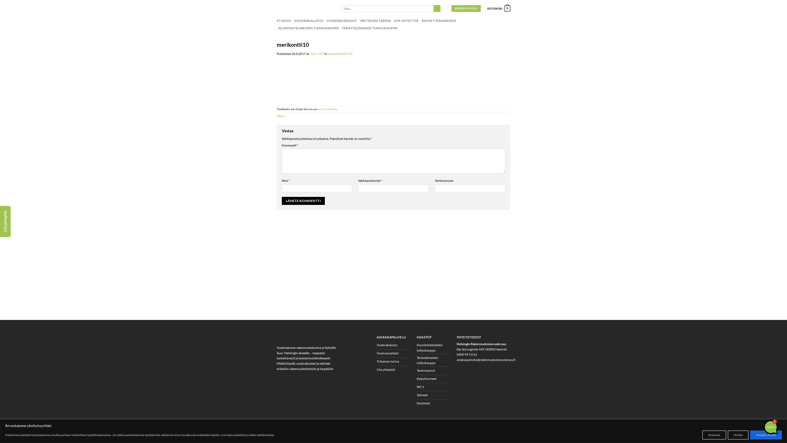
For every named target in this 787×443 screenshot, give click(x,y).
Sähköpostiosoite (370, 180)
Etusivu (284, 21)
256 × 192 (317, 54)
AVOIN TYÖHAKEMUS (438, 21)
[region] (393, 431)
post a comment (327, 109)
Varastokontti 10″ (340, 54)
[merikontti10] (303, 80)
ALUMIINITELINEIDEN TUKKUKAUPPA (308, 28)
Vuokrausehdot (341, 21)
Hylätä (738, 435)
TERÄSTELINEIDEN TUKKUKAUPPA (370, 28)
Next (282, 116)
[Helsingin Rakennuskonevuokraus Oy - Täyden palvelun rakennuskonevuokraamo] (306, 8)
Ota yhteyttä (406, 21)
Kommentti (290, 145)
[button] (5, 221)
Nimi (286, 180)
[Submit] (437, 8)
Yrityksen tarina (375, 21)
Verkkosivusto (444, 180)
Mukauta (714, 435)
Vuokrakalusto (309, 21)
